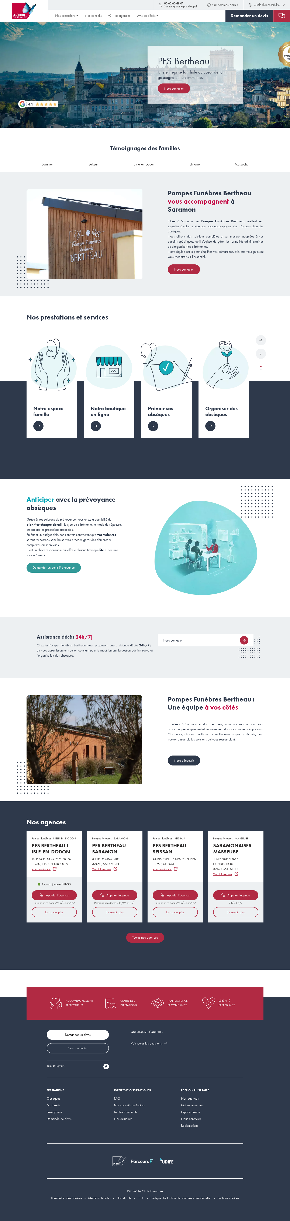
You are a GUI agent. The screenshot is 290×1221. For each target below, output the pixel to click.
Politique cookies (228, 1198)
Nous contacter (174, 88)
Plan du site (124, 1198)
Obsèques (53, 1098)
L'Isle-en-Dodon (144, 164)
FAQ (117, 1098)
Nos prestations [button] (65, 15)
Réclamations (189, 1125)
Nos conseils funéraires (129, 1105)
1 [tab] (261, 366)
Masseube (242, 164)
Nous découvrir (184, 760)
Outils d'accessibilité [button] (267, 5)
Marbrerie (53, 1105)
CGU (141, 1198)
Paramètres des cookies (66, 1198)
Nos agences (121, 15)
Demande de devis (59, 1119)
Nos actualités (123, 1119)
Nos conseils (93, 15)
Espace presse (190, 1112)
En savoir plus (54, 912)
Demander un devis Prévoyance (54, 567)
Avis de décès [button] (146, 15)
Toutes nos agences (145, 937)
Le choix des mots (125, 1112)
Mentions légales (99, 1198)
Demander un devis (78, 1034)
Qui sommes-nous (193, 1105)
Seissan (94, 164)
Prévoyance (54, 1112)
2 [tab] (261, 369)
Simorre (195, 164)
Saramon (47, 164)
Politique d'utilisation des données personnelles (181, 1198)
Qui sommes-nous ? (225, 5)
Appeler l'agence (57, 895)
